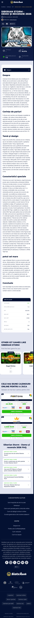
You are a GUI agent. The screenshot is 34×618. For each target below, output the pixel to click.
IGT (28, 303)
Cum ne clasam (16, 535)
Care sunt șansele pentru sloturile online (16, 508)
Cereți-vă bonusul (16, 411)
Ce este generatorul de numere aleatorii (16, 514)
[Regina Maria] (10, 582)
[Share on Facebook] (7, 23)
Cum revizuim (16, 532)
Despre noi (16, 526)
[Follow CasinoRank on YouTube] (18, 562)
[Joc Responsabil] (26, 582)
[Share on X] (3, 23)
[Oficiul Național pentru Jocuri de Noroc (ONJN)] (5, 582)
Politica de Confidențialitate (16, 529)
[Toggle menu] (2, 2)
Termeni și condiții (9, 613)
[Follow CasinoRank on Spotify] (22, 562)
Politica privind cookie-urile (23, 613)
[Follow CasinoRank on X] (14, 562)
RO (16, 567)
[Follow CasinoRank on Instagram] (10, 562)
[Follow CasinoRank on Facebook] (6, 562)
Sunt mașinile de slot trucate (17, 502)
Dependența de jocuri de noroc (23, 616)
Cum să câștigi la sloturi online (16, 511)
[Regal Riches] (10, 363)
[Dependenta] (14, 587)
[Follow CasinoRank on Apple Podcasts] (26, 562)
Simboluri (17, 505)
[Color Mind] (17, 582)
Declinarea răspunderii (8, 616)
